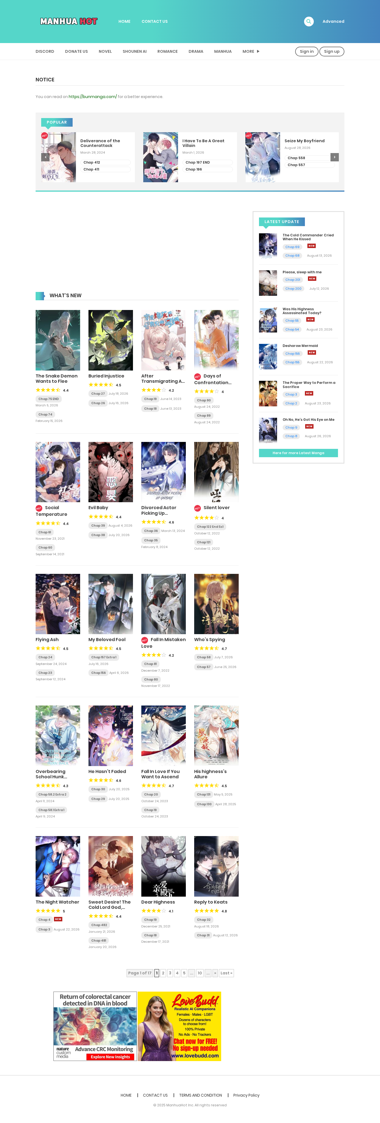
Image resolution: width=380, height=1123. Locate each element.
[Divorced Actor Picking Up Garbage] (163, 472)
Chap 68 (292, 255)
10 (200, 973)
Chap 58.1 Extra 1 (51, 810)
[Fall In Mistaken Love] (163, 603)
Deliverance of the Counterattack (100, 143)
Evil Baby (98, 507)
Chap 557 (296, 164)
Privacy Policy (246, 1095)
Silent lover (217, 507)
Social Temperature (51, 510)
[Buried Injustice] (110, 340)
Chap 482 (99, 925)
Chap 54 (292, 329)
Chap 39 (98, 525)
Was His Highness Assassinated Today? (302, 311)
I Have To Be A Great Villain (203, 143)
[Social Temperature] (58, 472)
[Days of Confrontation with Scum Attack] (216, 340)
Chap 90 (204, 400)
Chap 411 (91, 169)
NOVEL (105, 51)
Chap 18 (150, 408)
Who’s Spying (209, 639)
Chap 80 (151, 679)
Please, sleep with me (302, 272)
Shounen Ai (135, 51)
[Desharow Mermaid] (268, 356)
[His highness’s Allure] (216, 735)
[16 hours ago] (309, 426)
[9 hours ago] (312, 278)
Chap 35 (151, 540)
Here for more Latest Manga (298, 453)
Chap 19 (150, 399)
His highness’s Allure (210, 774)
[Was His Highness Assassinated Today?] (268, 319)
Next (334, 157)
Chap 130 (204, 804)
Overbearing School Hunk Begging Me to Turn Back (52, 779)
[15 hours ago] (309, 393)
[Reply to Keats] (216, 866)
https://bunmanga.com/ (93, 96)
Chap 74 (45, 414)
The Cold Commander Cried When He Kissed (308, 237)
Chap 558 (296, 158)
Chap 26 (98, 403)
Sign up (332, 51)
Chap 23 (45, 673)
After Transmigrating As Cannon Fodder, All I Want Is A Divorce (163, 384)
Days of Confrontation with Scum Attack (214, 382)
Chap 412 (91, 162)
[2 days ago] (58, 919)
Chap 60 (45, 547)
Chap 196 (194, 169)
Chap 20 (151, 794)
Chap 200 (293, 288)
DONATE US (76, 51)
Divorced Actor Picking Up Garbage (158, 512)
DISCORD (45, 51)
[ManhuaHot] (68, 21)
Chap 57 (204, 667)
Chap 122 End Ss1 (210, 526)
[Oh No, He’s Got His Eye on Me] (268, 430)
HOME (124, 21)
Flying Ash (47, 639)
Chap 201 (292, 279)
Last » (226, 973)
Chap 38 (98, 535)
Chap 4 (44, 919)
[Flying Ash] (58, 603)
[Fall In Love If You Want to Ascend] (163, 735)
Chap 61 (44, 532)
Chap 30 (98, 789)
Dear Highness (158, 902)
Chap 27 (98, 393)
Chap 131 (203, 794)
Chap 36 (151, 531)
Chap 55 (291, 320)
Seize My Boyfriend (305, 141)
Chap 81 (150, 664)
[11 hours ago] (310, 319)
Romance (167, 51)
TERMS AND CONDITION (200, 1095)
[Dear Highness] (163, 866)
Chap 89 (204, 415)
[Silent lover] (216, 472)
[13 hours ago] (312, 352)
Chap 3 (44, 929)
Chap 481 (98, 940)
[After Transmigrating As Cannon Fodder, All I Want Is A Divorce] (163, 340)
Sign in (307, 51)
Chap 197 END (198, 162)
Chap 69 (292, 247)
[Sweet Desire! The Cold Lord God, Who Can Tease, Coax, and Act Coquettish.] (110, 866)
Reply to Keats (211, 902)
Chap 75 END (48, 399)
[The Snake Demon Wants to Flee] (58, 340)
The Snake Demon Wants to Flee (57, 378)
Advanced (333, 21)
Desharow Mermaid (300, 345)
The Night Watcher (57, 902)
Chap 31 (203, 935)
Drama (196, 51)
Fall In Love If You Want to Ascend (160, 774)
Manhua (223, 51)
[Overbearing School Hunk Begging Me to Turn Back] (58, 735)
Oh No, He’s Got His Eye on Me (308, 419)
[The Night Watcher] (58, 866)
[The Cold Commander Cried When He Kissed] (268, 246)
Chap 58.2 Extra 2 (52, 794)
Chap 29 (98, 799)
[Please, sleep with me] (268, 283)
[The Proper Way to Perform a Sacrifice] (268, 393)
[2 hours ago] (311, 246)
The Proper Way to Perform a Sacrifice (309, 384)
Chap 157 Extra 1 (103, 657)
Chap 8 (291, 436)
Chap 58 (204, 657)
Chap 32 (204, 919)
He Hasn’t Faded (107, 771)
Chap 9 (291, 427)
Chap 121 (203, 542)
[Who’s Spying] (216, 603)
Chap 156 (98, 673)
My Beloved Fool (106, 639)
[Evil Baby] (110, 472)
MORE (248, 51)
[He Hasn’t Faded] (110, 735)
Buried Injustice (106, 376)
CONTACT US (155, 21)
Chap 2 (291, 403)
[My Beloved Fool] (110, 603)
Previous (45, 157)
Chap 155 (292, 362)
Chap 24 (45, 657)
